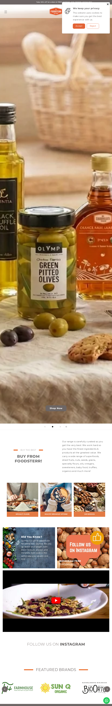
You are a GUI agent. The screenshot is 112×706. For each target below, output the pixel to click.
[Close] (107, 4)
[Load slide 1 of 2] (53, 427)
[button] (6, 12)
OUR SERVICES (89, 514)
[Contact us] (106, 700)
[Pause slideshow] (67, 427)
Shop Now (56, 408)
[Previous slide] (45, 427)
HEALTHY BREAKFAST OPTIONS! (56, 514)
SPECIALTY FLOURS (22, 514)
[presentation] (5, 689)
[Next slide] (60, 427)
